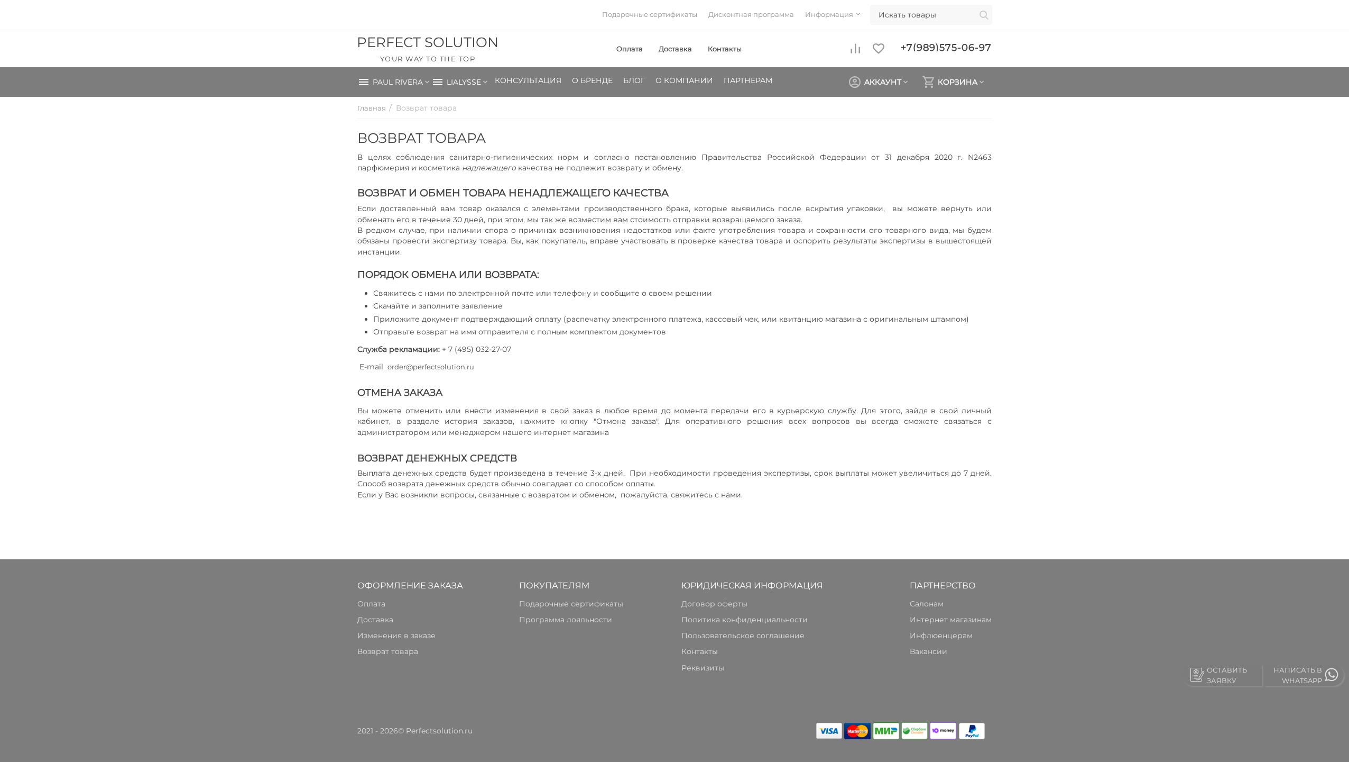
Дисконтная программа (751, 14)
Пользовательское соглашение (743, 635)
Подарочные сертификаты (649, 14)
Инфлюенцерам (941, 635)
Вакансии (928, 651)
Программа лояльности (565, 619)
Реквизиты (702, 668)
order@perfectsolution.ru (430, 366)
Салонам (927, 604)
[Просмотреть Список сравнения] (855, 48)
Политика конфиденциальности (744, 619)
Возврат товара (387, 651)
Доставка (675, 48)
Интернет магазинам (951, 619)
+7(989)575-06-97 (946, 46)
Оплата (629, 48)
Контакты (725, 48)
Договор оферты (714, 604)
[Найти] (983, 16)
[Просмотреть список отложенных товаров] (878, 48)
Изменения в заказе (396, 635)
